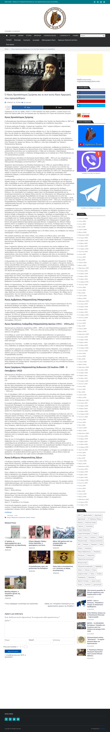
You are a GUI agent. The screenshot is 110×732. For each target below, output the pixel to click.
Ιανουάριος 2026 (83, 238)
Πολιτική (87, 570)
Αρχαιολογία (98, 515)
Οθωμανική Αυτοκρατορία (85, 566)
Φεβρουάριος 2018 (83, 499)
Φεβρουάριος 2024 (83, 301)
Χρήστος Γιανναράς (83, 581)
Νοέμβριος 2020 (83, 408)
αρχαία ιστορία (96, 581)
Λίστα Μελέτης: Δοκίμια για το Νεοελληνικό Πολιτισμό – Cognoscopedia (96, 615)
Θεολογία (85, 544)
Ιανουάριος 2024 (83, 304)
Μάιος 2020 (81, 425)
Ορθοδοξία (98, 566)
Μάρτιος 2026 (82, 232)
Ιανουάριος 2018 (83, 502)
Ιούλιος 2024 (82, 287)
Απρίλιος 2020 (82, 428)
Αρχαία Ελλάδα (87, 515)
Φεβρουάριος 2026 (83, 235)
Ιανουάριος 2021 (83, 403)
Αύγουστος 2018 (83, 483)
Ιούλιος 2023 (82, 320)
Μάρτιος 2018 (82, 496)
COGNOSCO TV (65, 35)
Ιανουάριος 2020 (83, 436)
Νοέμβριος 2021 (82, 375)
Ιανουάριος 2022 (83, 370)
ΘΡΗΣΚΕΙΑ (37, 35)
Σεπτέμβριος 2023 (83, 315)
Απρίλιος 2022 (82, 361)
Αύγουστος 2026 (83, 218)
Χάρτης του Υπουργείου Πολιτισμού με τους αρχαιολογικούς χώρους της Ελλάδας (35, 2)
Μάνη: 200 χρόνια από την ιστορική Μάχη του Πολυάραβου (62, 543)
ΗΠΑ (79, 544)
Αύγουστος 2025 (83, 251)
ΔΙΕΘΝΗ (21, 35)
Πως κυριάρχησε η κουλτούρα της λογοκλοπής (22, 604)
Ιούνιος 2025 (82, 257)
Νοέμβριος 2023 (83, 309)
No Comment (27, 102)
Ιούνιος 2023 (82, 323)
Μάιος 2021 (81, 392)
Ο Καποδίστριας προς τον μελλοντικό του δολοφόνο (38, 567)
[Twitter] (104, 2)
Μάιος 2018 (81, 491)
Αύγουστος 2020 (83, 417)
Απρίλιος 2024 (82, 295)
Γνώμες (95, 533)
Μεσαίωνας (81, 555)
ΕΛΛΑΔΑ (13, 35)
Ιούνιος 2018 (82, 488)
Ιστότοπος (56, 640)
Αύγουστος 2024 (83, 284)
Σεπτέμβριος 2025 (83, 249)
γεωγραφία (36, 40)
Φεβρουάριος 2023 (83, 334)
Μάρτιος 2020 (82, 430)
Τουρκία (33, 517)
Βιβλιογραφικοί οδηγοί (48, 40)
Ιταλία (101, 544)
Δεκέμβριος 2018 (83, 472)
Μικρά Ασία (90, 555)
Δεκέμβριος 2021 (83, 372)
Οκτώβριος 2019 (83, 444)
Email (31, 640)
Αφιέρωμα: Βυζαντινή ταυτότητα (67, 40)
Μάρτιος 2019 (82, 463)
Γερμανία (80, 526)
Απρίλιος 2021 (82, 395)
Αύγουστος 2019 (83, 450)
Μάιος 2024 (81, 293)
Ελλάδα (100, 537)
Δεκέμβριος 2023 (83, 306)
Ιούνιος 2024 (82, 290)
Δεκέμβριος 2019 (83, 439)
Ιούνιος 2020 (82, 422)
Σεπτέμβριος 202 (83, 505)
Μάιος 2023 (81, 326)
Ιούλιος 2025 (82, 254)
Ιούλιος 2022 (82, 353)
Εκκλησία (93, 537)
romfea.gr (8, 512)
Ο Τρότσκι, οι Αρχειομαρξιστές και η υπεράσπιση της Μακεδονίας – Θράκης (15, 544)
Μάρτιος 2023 (82, 331)
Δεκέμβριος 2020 (83, 406)
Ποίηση (80, 570)
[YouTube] (101, 2)
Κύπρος (80, 548)
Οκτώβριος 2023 (83, 312)
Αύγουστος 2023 (83, 317)
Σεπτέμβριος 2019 (83, 447)
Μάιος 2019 (81, 458)
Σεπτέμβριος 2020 (83, 414)
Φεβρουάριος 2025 (83, 268)
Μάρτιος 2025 (82, 265)
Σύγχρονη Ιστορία (83, 574)
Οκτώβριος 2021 (83, 378)
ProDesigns (102, 728)
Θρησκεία (94, 544)
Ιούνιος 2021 (82, 389)
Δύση (86, 537)
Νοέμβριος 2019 (82, 441)
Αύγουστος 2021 (83, 384)
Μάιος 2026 (81, 227)
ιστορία (9, 517)
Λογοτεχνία (26, 40)
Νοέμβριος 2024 (83, 276)
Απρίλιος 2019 (82, 461)
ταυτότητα (88, 584)
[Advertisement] (90, 64)
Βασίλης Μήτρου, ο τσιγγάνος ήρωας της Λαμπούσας (12, 593)
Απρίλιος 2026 (82, 229)
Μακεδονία (97, 552)
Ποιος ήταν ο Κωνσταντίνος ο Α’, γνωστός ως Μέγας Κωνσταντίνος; (63, 568)
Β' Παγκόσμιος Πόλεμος (94, 519)
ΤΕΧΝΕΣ (9, 40)
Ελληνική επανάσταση (96, 541)
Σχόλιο (8, 620)
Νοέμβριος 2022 (83, 342)
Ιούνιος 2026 (82, 224)
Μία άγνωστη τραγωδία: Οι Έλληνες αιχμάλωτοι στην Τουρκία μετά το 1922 (96, 592)
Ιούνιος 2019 (82, 455)
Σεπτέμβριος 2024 (83, 282)
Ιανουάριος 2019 (83, 469)
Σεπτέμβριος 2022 (83, 348)
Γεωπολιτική (89, 526)
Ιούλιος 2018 (82, 485)
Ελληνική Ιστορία (82, 541)
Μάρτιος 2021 (82, 397)
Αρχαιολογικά (81, 519)
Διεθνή (80, 537)
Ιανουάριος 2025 (83, 271)
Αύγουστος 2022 (83, 350)
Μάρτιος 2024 (82, 298)
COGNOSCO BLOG (50, 35)
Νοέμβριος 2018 (82, 474)
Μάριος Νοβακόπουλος (84, 552)
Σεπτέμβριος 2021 (83, 381)
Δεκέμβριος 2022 (83, 339)
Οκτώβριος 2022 (83, 345)
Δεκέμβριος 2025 (83, 240)
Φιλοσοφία (17, 40)
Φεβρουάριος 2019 (83, 466)
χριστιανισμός (97, 584)
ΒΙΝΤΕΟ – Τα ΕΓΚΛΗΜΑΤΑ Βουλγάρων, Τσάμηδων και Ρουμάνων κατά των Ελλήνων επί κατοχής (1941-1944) (96, 627)
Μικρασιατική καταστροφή (85, 559)
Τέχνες (92, 574)
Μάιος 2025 (81, 260)
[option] (38, 2)
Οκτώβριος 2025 (83, 246)
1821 (79, 515)
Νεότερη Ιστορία (82, 563)
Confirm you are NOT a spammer (15, 656)
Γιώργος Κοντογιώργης (84, 533)
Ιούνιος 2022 (82, 356)
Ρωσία (94, 570)
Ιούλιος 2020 (82, 419)
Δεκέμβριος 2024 (83, 273)
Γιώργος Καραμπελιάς (84, 530)
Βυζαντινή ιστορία (91, 522)
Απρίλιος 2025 (82, 262)
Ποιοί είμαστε (10, 44)
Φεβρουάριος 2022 (83, 367)
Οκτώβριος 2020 (83, 411)
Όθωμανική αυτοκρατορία (18, 517)
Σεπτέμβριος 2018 (83, 480)
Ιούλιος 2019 (82, 452)
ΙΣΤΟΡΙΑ (28, 35)
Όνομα (7, 640)
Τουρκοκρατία (82, 577)
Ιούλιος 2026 (82, 221)
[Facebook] (95, 2)
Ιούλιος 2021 (82, 386)
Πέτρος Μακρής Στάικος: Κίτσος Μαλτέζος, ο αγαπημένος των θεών (37, 543)
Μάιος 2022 (81, 359)
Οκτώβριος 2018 (83, 477)
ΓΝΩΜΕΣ (75, 35)
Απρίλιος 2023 (82, 328)
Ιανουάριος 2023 (83, 337)
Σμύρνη (28, 517)
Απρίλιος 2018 (82, 494)
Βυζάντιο (80, 522)
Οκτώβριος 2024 (83, 279)
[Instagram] (98, 2)
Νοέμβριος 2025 (83, 243)
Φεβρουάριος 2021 (83, 400)
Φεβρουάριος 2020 (83, 433)
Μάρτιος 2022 (82, 364)
